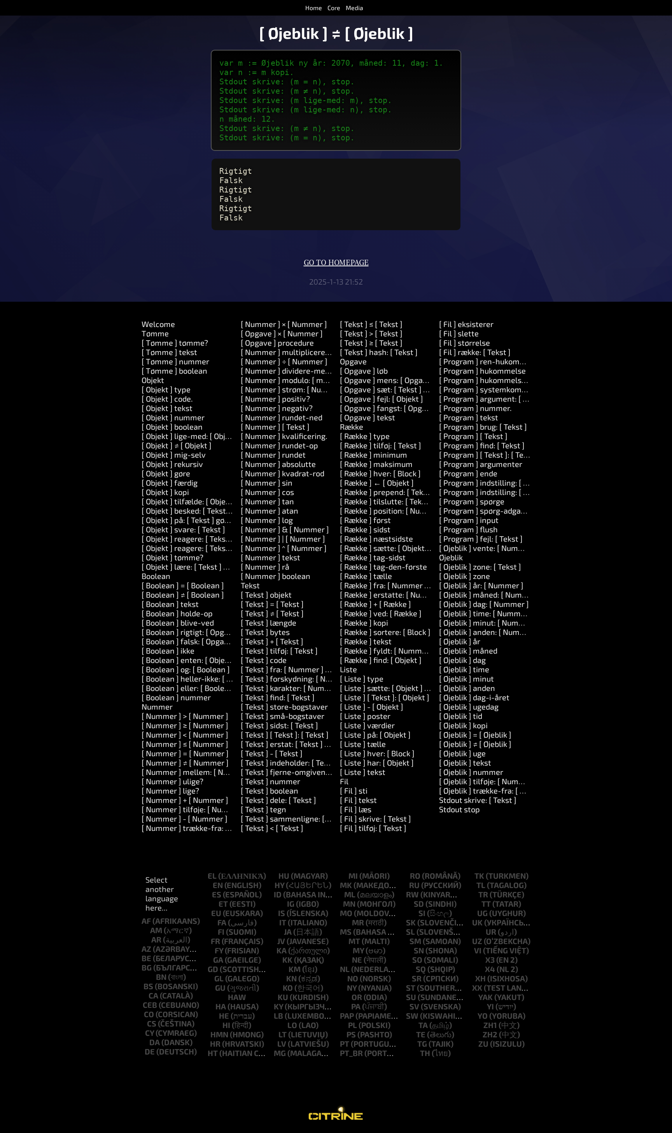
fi (221, 931)
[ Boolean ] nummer (176, 697)
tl (480, 885)
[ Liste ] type (361, 678)
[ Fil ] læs (355, 809)
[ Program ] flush (468, 529)
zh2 (490, 1034)
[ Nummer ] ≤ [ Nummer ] (185, 743)
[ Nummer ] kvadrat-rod (282, 473)
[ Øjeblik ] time (464, 669)
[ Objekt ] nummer (173, 417)
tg (422, 1043)
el (212, 875)
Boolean (156, 575)
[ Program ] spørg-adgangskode (494, 510)
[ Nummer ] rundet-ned (281, 417)
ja (288, 931)
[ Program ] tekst (468, 417)
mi (353, 875)
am (156, 930)
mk (346, 885)
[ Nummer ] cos (267, 492)
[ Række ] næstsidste (376, 538)
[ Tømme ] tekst (169, 352)
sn (419, 950)
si (421, 913)
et (223, 903)
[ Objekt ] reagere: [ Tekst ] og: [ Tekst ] (208, 538)
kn (291, 978)
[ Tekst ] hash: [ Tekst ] (379, 352)
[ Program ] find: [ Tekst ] (482, 445)
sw (412, 1015)
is (281, 913)
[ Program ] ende (468, 473)
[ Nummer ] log (267, 520)
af (146, 920)
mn (349, 903)
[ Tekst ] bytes (265, 631)
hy (279, 885)
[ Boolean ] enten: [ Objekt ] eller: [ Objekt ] (215, 659)
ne (357, 959)
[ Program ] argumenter (480, 464)
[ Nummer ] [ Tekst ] (275, 426)
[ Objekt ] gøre (166, 473)
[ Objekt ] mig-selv (174, 454)
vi (477, 950)
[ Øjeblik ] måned (468, 650)
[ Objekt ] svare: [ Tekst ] (183, 529)
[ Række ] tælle (366, 575)
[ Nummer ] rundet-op (279, 445)
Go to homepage (336, 263)
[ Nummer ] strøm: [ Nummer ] (293, 389)
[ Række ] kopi (364, 622)
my (358, 950)
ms (346, 931)
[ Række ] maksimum (376, 464)
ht (213, 1053)
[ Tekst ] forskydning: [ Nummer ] (298, 678)
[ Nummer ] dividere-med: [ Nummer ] (307, 370)
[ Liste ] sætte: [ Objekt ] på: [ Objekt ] (404, 687)
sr (417, 978)
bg (147, 967)
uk (477, 922)
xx (477, 987)
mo (346, 913)
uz (477, 941)
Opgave (353, 361)
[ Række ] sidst (365, 529)
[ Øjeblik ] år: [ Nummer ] (481, 585)
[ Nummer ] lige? (170, 790)
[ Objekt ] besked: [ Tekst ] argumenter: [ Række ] (226, 510)
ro (415, 875)
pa (355, 1006)
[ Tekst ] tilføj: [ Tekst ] (279, 650)
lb (278, 1015)
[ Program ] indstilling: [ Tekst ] (492, 482)
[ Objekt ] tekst (167, 408)
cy (149, 1032)
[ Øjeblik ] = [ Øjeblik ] (475, 734)
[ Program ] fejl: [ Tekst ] (481, 538)
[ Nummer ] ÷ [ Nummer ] (284, 361)
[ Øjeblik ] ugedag (469, 706)
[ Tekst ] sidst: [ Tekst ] (279, 725)
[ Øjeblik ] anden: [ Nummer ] (488, 631)
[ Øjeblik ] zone (464, 575)
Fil (344, 781)
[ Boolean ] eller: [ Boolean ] (190, 687)
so (417, 959)
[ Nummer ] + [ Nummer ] (185, 799)
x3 (490, 959)
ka (281, 950)
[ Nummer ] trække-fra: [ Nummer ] (203, 827)
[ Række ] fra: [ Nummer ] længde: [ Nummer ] (419, 585)
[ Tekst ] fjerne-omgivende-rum (296, 771)
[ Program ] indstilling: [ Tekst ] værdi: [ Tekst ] (519, 492)
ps (351, 1034)
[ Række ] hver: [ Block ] (380, 473)
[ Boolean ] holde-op (177, 613)
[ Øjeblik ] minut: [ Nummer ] (488, 622)
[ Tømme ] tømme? (175, 342)
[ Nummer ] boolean (275, 575)
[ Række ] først (365, 520)
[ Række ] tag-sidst (373, 557)
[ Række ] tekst (366, 641)
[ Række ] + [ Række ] (375, 603)
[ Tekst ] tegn (263, 809)
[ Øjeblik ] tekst (465, 762)
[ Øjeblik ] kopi (463, 725)
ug (482, 913)
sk (411, 922)
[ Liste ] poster (365, 715)
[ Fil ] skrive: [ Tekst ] (375, 818)
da (154, 1042)
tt (486, 903)
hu (283, 875)
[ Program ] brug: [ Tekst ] (483, 426)
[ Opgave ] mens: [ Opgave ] (388, 380)
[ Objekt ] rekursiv (172, 464)
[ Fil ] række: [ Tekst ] (475, 352)
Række (351, 426)
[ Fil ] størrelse (464, 342)
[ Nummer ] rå (265, 566)
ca (153, 995)
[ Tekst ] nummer (270, 781)
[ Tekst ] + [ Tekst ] (272, 641)
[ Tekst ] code (264, 659)
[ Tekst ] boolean (269, 790)
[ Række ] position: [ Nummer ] (392, 510)
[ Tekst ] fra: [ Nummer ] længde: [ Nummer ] (318, 669)
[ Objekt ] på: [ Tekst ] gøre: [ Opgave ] (206, 520)
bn (161, 976)
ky (278, 1006)
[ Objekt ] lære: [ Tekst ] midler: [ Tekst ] (209, 566)
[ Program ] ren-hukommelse (490, 361)
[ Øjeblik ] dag (462, 659)
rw (412, 894)
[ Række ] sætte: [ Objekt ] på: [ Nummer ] (411, 548)
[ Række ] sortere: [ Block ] (385, 631)
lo (292, 1025)
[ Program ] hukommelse (482, 370)
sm (415, 941)
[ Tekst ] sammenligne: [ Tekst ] (295, 818)
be (146, 958)
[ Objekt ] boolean (172, 426)
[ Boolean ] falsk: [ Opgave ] (189, 641)
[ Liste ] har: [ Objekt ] (377, 762)
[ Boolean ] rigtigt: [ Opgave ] (191, 631)
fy (219, 950)
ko (288, 987)
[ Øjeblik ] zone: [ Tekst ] (480, 566)
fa (221, 922)
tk (479, 875)
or (357, 997)
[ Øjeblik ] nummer (471, 771)
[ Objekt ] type (166, 389)
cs (151, 1023)
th (425, 1053)
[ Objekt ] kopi (165, 492)
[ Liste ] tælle (363, 743)
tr (483, 894)
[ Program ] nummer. (475, 408)
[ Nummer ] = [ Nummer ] (185, 753)
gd (213, 969)
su (411, 997)
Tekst (250, 585)
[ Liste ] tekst (362, 771)
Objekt (153, 380)
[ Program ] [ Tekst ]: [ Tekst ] (489, 454)
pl (352, 1025)
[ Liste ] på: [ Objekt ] (375, 734)
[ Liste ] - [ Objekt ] (371, 706)
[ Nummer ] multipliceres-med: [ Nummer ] (316, 352)
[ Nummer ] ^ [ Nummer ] (284, 548)
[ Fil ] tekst (358, 799)
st (410, 987)
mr (358, 922)
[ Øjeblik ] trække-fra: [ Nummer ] (497, 790)
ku (283, 997)
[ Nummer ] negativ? (277, 408)
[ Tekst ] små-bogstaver (282, 715)
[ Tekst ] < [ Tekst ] (272, 827)
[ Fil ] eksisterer (466, 324)
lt (282, 1034)
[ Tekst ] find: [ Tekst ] (278, 697)
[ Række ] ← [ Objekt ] (377, 482)
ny (352, 987)
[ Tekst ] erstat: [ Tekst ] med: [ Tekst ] (306, 743)
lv (281, 1043)
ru (414, 885)
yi (490, 1006)
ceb (150, 1004)
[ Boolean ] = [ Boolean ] (183, 585)
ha (220, 1006)
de (150, 1051)
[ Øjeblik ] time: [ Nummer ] (485, 613)
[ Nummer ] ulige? (172, 781)
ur (491, 931)
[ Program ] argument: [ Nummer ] (498, 398)
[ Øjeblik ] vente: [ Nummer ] (488, 548)
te (420, 1034)
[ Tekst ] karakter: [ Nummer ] (292, 687)
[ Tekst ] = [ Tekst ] (272, 603)
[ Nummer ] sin (266, 482)
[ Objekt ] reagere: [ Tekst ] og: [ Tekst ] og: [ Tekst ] (228, 548)
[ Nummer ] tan (267, 501)
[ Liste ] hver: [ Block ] (377, 753)
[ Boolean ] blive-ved (178, 622)
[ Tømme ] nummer (175, 361)
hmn (219, 1034)
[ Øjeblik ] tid (460, 715)
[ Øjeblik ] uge (462, 753)
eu (216, 913)
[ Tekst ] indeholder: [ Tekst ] (290, 762)
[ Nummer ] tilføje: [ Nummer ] (194, 809)
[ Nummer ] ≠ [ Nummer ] (185, 762)
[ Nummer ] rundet (273, 454)
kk (287, 959)
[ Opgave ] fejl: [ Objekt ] (381, 398)
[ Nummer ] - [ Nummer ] (185, 818)
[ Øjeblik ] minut (466, 678)
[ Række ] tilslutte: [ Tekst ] (386, 501)
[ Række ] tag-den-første (383, 566)
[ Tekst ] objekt (266, 594)
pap (347, 1015)
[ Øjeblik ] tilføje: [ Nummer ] (488, 781)
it (282, 922)
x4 (490, 969)
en (218, 885)
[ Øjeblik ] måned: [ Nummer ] (490, 594)
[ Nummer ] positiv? (275, 398)
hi (226, 1025)
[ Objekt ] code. (167, 398)
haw (237, 997)
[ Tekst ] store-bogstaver (284, 706)
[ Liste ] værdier (367, 725)
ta (423, 1025)
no (352, 978)
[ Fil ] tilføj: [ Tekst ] (373, 827)
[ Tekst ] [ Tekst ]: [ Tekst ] (285, 734)
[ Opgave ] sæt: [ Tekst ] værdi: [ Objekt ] (409, 389)
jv (281, 941)
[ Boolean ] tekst (170, 603)
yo (483, 1015)
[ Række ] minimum (373, 454)
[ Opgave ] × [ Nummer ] (282, 333)
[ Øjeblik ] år (459, 641)
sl (410, 931)
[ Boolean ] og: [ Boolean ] (186, 669)
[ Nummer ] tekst (270, 557)
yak (485, 997)
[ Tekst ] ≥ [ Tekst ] (371, 342)
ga (218, 959)
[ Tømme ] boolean (174, 370)
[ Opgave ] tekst (367, 417)
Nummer (157, 706)
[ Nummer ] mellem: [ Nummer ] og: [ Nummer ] (224, 771)
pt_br (351, 1053)
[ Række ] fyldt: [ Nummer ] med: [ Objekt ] (412, 650)
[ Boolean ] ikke (168, 650)
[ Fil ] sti (354, 790)
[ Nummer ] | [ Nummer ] (283, 538)
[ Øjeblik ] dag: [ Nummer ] (484, 603)
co (149, 1014)
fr (215, 941)
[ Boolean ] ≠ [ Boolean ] (183, 594)
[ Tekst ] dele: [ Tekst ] (278, 799)
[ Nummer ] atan (269, 510)
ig (290, 903)
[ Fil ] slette (459, 333)
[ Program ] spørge (471, 501)
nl (345, 969)
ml (349, 894)
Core (333, 7)
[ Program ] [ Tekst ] (473, 436)
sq (421, 969)
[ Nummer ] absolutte (278, 464)
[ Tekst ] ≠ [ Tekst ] (272, 613)
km (295, 969)
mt (354, 941)
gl (219, 978)
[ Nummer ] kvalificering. (284, 436)
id (278, 894)
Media (354, 7)
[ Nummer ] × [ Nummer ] (284, 324)
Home (313, 7)
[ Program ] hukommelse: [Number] (501, 380)
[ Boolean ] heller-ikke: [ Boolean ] (200, 678)
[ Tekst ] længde (268, 622)
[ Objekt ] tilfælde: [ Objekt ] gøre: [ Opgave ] (217, 501)
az (146, 948)
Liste (348, 669)
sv (414, 1006)
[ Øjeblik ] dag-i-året (474, 697)
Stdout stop (459, 809)
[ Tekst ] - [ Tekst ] (272, 753)
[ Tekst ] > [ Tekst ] (371, 333)
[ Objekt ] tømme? (172, 557)
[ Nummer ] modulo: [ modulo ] (294, 380)
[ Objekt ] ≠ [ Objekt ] (177, 445)
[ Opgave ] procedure (277, 342)
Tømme (155, 333)
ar (156, 939)
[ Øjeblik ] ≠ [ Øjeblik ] (475, 743)
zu (483, 1043)
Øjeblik (451, 557)
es (216, 894)
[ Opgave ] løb (364, 370)
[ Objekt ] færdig (170, 482)
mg (280, 1053)
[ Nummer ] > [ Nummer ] (185, 715)
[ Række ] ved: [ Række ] (381, 613)
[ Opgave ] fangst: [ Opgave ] (389, 408)
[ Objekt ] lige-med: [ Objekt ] (191, 436)
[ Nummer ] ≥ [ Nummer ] (185, 725)
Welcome (158, 324)
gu (220, 987)
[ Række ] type (365, 436)
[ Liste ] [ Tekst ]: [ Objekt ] (384, 697)
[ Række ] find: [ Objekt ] (381, 659)
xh (480, 978)
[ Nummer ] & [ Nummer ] (285, 529)
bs (148, 986)
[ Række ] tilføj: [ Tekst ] (380, 445)
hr (215, 1043)
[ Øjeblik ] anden (467, 687)
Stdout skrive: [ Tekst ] (477, 799)
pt (344, 1043)
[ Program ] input (469, 520)
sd (419, 903)
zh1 (490, 1025)
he (224, 1015)
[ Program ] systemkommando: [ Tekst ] (508, 389)
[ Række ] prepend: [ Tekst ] (387, 492)
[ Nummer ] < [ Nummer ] (185, 734)
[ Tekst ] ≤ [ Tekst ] (371, 324)
